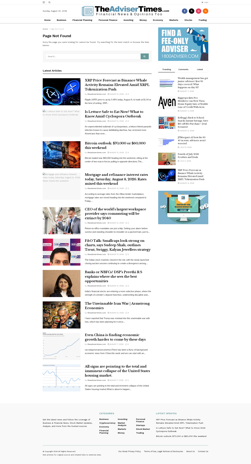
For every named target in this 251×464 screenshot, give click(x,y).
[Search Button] (49, 2)
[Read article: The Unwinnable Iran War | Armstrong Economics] (61, 315)
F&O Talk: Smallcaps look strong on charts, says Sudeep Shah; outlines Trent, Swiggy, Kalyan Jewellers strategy (117, 245)
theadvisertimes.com (96, 94)
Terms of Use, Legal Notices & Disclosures (163, 451)
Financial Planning (82, 20)
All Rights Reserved (66, 451)
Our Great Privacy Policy (129, 451)
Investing (128, 20)
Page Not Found (57, 29)
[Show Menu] (44, 2)
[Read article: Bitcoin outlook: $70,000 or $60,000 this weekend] (61, 154)
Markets (173, 20)
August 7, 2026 (116, 344)
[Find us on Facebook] (184, 11)
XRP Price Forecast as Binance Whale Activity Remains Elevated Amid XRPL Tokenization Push (117, 84)
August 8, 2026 (116, 94)
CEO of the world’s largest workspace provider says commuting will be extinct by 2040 (115, 213)
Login (205, 2)
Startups (140, 425)
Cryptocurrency (107, 423)
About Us (190, 451)
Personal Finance (108, 20)
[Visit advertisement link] (183, 44)
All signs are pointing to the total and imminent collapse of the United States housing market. (117, 370)
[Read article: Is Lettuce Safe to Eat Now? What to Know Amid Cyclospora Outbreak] (61, 123)
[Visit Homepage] (125, 11)
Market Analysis (122, 424)
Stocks (188, 20)
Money (143, 20)
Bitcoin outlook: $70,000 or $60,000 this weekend (181, 436)
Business (61, 20)
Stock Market (143, 429)
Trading (202, 20)
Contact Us (203, 451)
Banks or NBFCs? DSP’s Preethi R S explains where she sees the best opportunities (113, 276)
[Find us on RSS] (205, 11)
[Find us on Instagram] (198, 11)
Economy (158, 20)
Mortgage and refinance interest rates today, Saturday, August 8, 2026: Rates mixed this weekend (116, 179)
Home (47, 20)
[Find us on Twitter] (191, 11)
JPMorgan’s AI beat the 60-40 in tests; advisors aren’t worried (192, 140)
